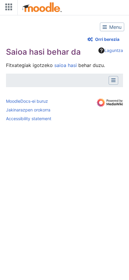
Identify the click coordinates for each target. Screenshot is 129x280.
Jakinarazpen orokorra (28, 109)
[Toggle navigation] (7, 8)
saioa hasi (65, 65)
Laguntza (113, 50)
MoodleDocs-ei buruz (27, 101)
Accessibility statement (28, 118)
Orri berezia (107, 39)
